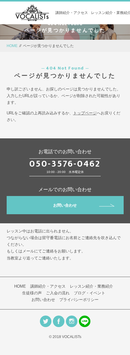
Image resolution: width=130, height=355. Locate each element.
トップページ (85, 113)
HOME (12, 46)
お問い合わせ (65, 205)
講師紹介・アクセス (71, 13)
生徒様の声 (32, 293)
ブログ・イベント (89, 293)
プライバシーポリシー (79, 299)
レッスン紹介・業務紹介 (91, 286)
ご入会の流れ (58, 293)
